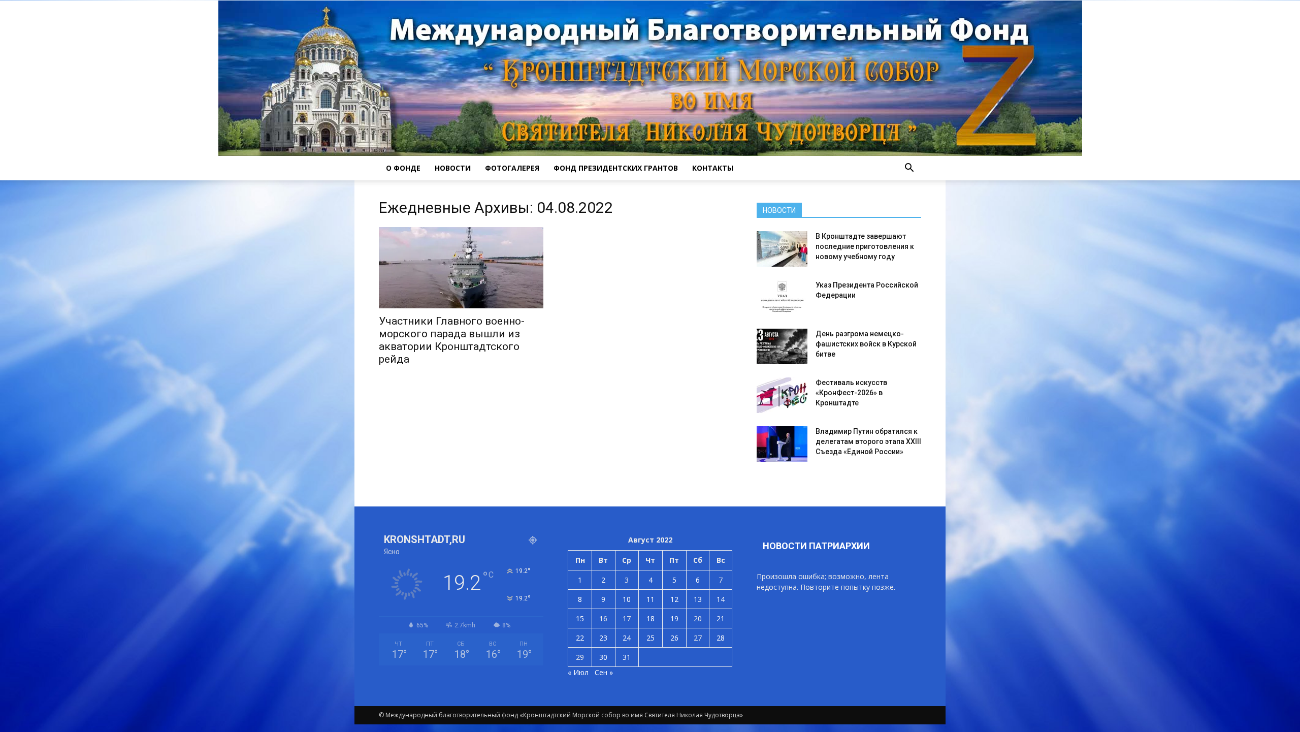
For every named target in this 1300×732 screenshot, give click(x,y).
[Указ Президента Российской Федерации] (782, 297)
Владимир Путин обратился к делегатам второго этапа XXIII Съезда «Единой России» (868, 441)
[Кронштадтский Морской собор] (650, 78)
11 (650, 599)
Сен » (604, 672)
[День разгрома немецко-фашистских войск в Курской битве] (782, 346)
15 (580, 618)
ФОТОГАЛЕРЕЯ (512, 168)
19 (674, 618)
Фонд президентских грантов (616, 168)
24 (627, 638)
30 (603, 657)
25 (650, 638)
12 (674, 599)
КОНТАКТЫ (712, 168)
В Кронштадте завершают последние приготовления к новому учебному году (865, 246)
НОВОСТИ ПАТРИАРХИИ (816, 545)
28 (721, 638)
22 (580, 638)
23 (603, 638)
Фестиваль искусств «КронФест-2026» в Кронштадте (851, 392)
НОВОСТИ (453, 168)
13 (698, 599)
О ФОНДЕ (403, 168)
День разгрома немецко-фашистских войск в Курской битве (866, 344)
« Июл (578, 672)
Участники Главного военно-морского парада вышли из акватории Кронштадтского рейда (452, 340)
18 (650, 618)
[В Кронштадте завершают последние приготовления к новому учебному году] (782, 249)
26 (674, 638)
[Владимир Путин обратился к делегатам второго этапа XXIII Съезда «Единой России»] (782, 444)
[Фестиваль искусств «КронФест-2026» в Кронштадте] (782, 395)
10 (627, 599)
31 (627, 657)
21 (721, 618)
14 (721, 599)
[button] (909, 168)
